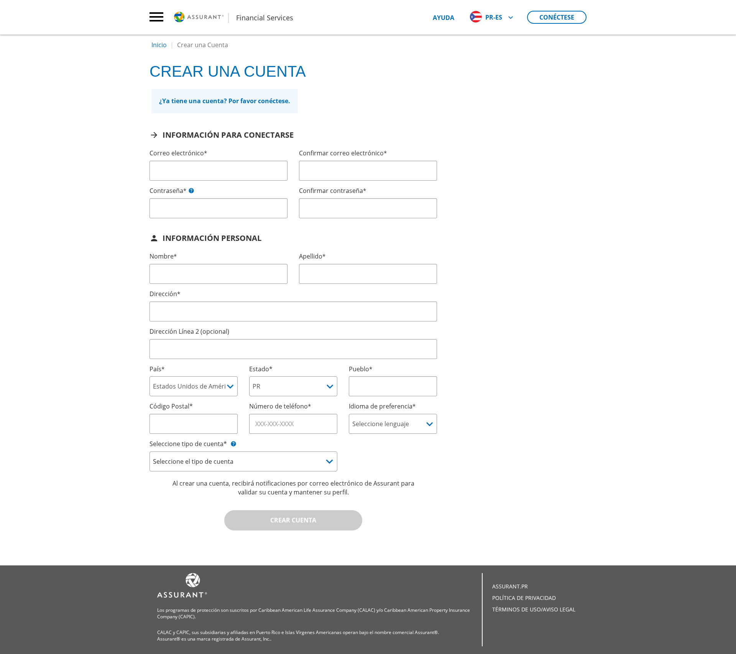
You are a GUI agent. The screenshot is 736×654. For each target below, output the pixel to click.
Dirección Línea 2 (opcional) (189, 331)
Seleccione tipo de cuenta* (188, 444)
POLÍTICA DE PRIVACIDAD (524, 597)
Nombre (163, 256)
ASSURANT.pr (510, 586)
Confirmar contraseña (332, 190)
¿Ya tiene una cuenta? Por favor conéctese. (224, 101)
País (157, 369)
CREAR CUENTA (293, 520)
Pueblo (360, 369)
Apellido (312, 256)
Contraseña (168, 190)
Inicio (159, 45)
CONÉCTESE (556, 17)
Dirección (165, 294)
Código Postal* (171, 406)
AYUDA (443, 17)
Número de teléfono (280, 406)
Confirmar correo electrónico (343, 153)
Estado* (261, 369)
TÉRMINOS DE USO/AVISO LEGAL (533, 609)
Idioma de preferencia (382, 406)
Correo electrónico (178, 153)
